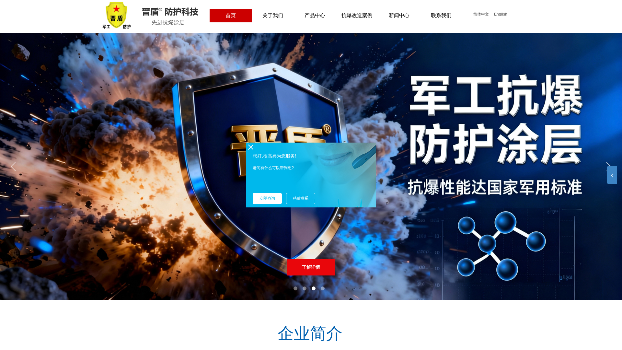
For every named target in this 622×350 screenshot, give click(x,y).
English (500, 14)
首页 (230, 15)
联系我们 (441, 15)
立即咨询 (267, 198)
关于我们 (272, 15)
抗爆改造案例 (357, 15)
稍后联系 (300, 198)
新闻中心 (399, 15)
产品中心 (315, 15)
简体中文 (481, 14)
